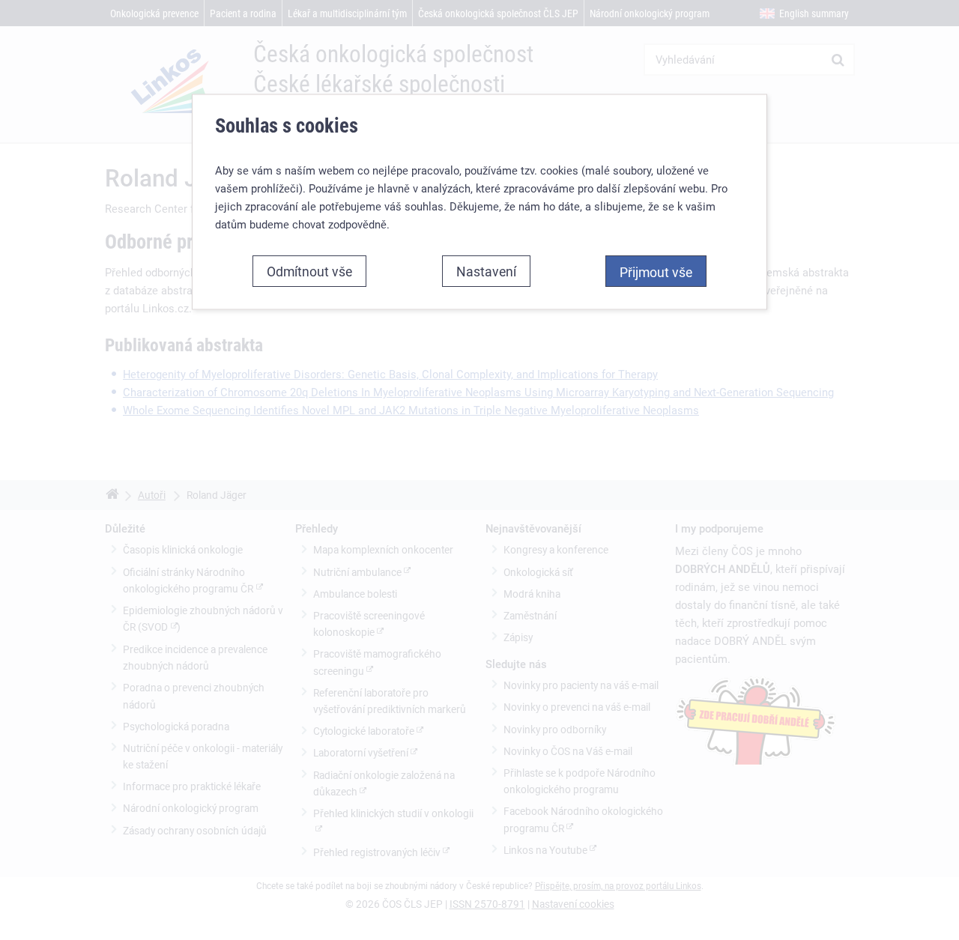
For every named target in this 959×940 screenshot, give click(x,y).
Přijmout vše (656, 271)
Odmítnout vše (309, 270)
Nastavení (486, 270)
